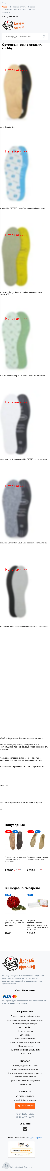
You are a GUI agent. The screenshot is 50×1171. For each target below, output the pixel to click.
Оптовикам (7, 9)
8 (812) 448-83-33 (10, 16)
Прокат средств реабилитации (25, 1016)
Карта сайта (25, 1053)
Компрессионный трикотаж (25, 1069)
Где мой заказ (20, 9)
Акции (4, 6)
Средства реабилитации (25, 1076)
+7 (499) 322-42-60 (25, 1096)
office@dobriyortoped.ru (25, 1099)
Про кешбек (25, 1027)
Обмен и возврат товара (25, 1023)
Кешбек (31, 6)
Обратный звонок (25, 1105)
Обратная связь (25, 1046)
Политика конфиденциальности (25, 1049)
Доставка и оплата (18, 6)
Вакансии (33, 9)
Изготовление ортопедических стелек (25, 1019)
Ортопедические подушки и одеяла (25, 1072)
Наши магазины (25, 1031)
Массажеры (25, 1084)
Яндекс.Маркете (35, 1137)
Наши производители (25, 1038)
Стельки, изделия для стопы (25, 1065)
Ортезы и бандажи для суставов (25, 1080)
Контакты (6, 12)
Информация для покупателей (25, 1042)
